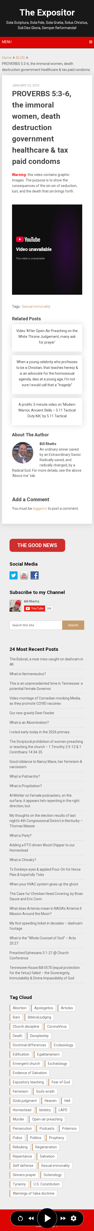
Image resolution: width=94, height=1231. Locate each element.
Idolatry (45, 1110)
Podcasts (47, 1128)
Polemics (69, 1128)
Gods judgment (25, 1101)
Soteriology (53, 1175)
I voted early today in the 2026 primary (40, 732)
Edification (21, 1054)
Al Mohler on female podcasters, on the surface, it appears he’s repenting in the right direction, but (44, 800)
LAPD (63, 1110)
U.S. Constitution (47, 1184)
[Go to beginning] (20, 1218)
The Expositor (47, 13)
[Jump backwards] (31, 1218)
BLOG (20, 58)
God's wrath (45, 1091)
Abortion (20, 1008)
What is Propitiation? (26, 786)
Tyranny (19, 1184)
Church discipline (26, 1026)
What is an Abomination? (29, 723)
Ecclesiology (63, 1045)
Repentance (22, 1156)
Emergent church (26, 1064)
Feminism (20, 1091)
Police (17, 1138)
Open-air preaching (47, 1119)
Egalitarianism (48, 1054)
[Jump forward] (63, 1218)
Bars (16, 1017)
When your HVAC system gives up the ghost (44, 884)
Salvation (47, 1156)
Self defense (23, 1166)
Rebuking (20, 1147)
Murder (18, 1119)
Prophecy (56, 1138)
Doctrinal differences (29, 1045)
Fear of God (61, 1082)
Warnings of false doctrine (33, 1193)
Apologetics (43, 1008)
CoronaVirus (57, 1026)
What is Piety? (21, 836)
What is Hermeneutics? (28, 674)
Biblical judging (39, 1017)
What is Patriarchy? (25, 776)
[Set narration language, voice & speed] (73, 1218)
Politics (35, 1138)
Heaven (51, 1101)
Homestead (22, 1110)
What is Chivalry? (23, 860)
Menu (7, 42)
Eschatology (57, 1064)
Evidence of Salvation (30, 1073)
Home (7, 58)
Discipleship (39, 1036)
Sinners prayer (24, 1175)
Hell (67, 1101)
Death (17, 1036)
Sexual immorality (36, 306)
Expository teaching (28, 1082)
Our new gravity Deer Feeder (32, 713)
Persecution (22, 1128)
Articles (67, 1008)
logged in (40, 508)
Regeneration (46, 1147)
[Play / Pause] (47, 1218)
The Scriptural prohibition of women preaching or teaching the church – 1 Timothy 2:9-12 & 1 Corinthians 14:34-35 (46, 747)
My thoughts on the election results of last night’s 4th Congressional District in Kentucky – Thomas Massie (46, 820)
